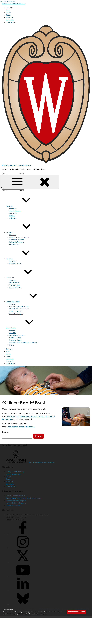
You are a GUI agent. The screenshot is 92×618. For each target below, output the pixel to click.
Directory (9, 8)
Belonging (12, 218)
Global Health (14, 244)
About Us (9, 206)
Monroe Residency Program (16, 503)
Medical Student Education (19, 237)
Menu (2, 188)
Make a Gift (10, 17)
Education (9, 232)
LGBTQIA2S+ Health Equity (19, 309)
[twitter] (22, 562)
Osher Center (11, 328)
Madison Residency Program (16, 501)
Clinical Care (10, 278)
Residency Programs (16, 240)
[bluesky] (22, 605)
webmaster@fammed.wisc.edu (21, 426)
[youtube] (22, 576)
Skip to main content (7, 1)
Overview (12, 208)
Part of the (42, 462)
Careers (8, 15)
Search (38, 436)
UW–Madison (13, 4)
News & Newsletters (13, 474)
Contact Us (10, 20)
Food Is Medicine (15, 287)
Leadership (13, 213)
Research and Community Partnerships (23, 342)
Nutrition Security (15, 311)
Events (8, 13)
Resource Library (15, 340)
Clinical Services (15, 338)
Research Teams (15, 263)
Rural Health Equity (16, 314)
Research (9, 259)
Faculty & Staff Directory (15, 472)
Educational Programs (17, 335)
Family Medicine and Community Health (16, 165)
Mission (12, 216)
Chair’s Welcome (15, 211)
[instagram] (22, 548)
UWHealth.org (14, 285)
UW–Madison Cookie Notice (37, 614)
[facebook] (22, 534)
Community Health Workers (19, 306)
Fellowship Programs (16, 242)
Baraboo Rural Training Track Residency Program (23, 498)
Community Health (13, 302)
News (8, 10)
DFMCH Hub (10, 22)
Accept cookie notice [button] (76, 612)
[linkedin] (22, 590)
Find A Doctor (14, 282)
